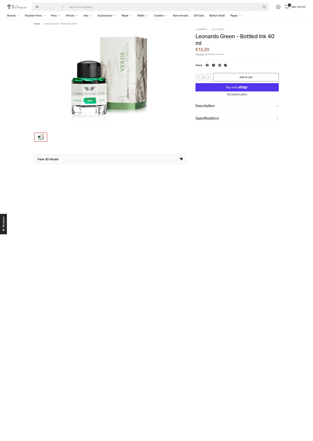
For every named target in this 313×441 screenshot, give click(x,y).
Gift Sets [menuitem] (199, 15)
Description (204, 106)
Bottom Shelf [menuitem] (217, 15)
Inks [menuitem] (86, 15)
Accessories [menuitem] (105, 15)
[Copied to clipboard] (225, 65)
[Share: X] (213, 65)
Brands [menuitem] (11, 15)
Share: (199, 65)
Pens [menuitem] (54, 15)
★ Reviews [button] (3, 224)
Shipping (199, 54)
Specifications (207, 118)
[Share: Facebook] (207, 65)
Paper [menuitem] (125, 15)
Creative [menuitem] (159, 15)
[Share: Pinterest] (219, 65)
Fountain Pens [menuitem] (33, 15)
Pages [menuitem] (233, 15)
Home (37, 24)
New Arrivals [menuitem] (180, 15)
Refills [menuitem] (141, 15)
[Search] (264, 7)
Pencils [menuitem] (70, 15)
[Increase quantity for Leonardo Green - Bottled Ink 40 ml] (208, 77)
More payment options (237, 94)
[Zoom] (179, 34)
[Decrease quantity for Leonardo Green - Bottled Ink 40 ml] (198, 77)
